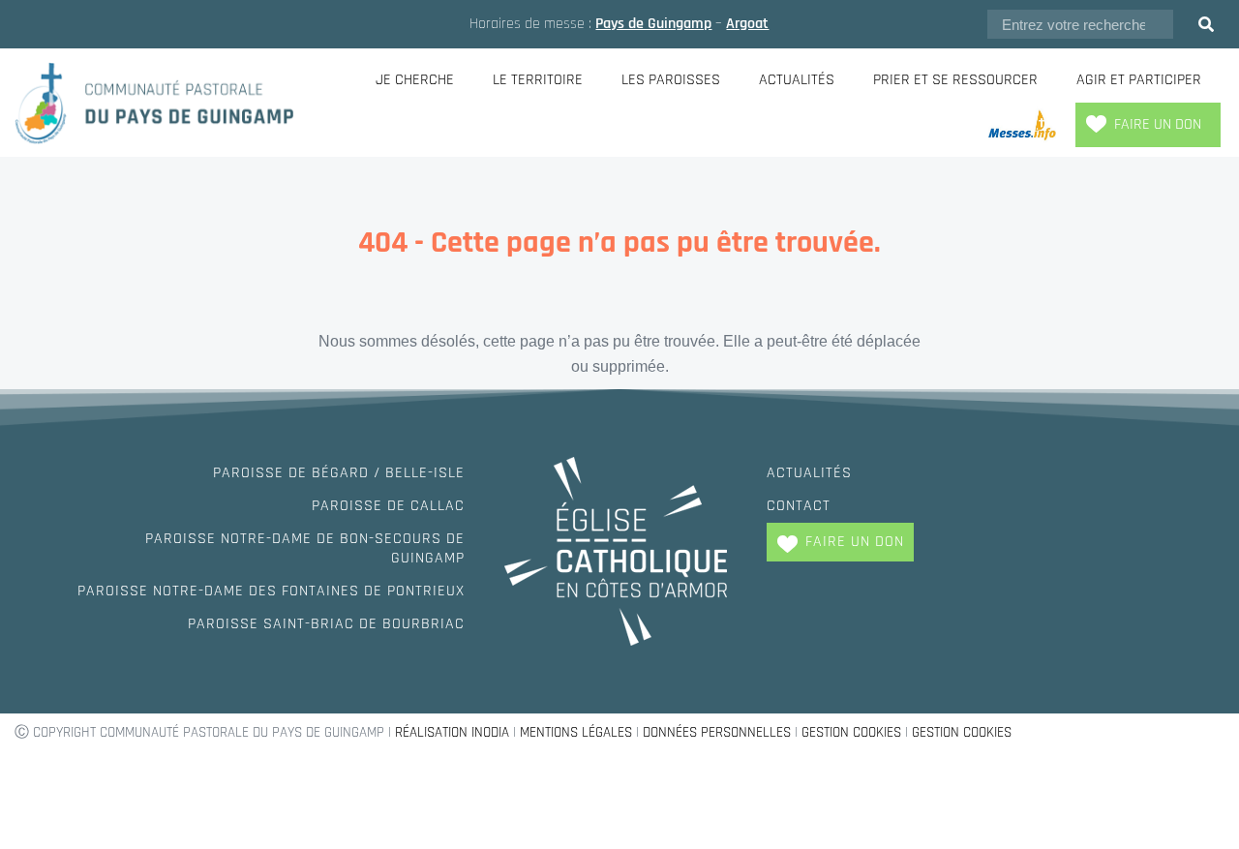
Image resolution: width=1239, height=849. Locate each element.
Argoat (747, 24)
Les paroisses (670, 80)
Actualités (796, 80)
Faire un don (1157, 124)
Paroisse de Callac (388, 506)
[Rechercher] (1206, 24)
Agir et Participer (1138, 80)
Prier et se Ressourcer (955, 80)
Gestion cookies (851, 732)
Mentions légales (576, 732)
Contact (799, 506)
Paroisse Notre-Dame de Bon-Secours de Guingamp (305, 548)
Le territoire (538, 80)
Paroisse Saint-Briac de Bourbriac (326, 624)
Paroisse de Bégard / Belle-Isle (339, 473)
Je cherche (415, 80)
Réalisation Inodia (452, 732)
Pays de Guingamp (653, 24)
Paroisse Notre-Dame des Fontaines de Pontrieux (271, 591)
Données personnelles (717, 732)
